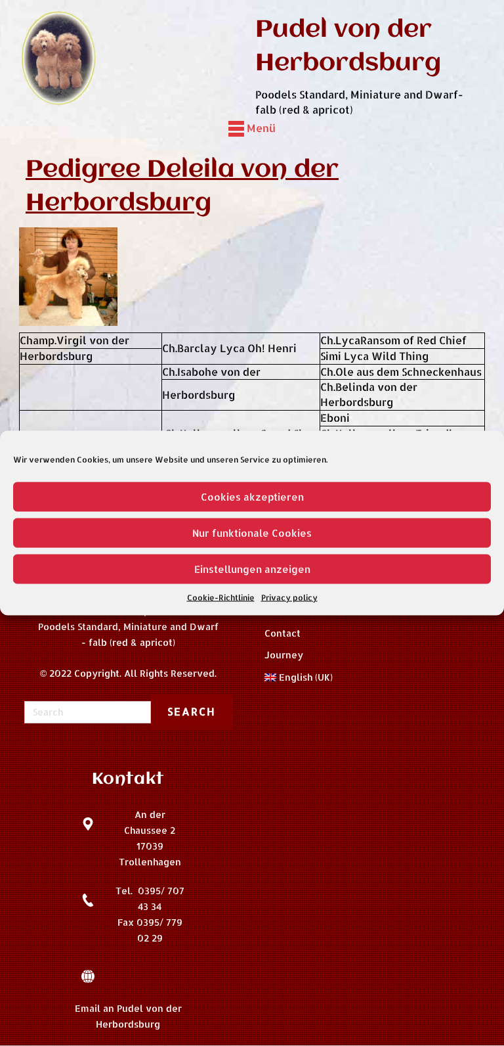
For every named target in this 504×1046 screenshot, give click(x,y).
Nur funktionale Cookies (252, 532)
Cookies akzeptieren (252, 496)
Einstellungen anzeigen (252, 568)
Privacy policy (289, 598)
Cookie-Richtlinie (221, 598)
